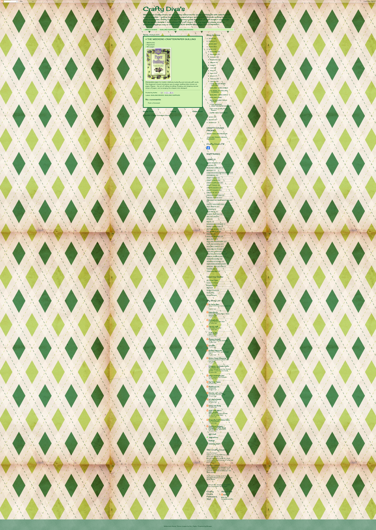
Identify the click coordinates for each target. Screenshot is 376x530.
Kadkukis (212, 440)
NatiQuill (210, 287)
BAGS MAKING (212, 163)
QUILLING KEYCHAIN (214, 249)
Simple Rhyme (212, 295)
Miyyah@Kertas (212, 285)
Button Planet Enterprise (217, 358)
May (212, 70)
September (214, 59)
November (214, 54)
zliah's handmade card (216, 375)
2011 (211, 49)
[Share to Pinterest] (173, 93)
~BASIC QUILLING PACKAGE (217, 133)
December (214, 51)
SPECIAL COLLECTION (215, 266)
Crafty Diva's (164, 8)
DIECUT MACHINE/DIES (215, 204)
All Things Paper (212, 280)
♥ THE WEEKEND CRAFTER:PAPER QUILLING (220, 105)
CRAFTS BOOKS (213, 188)
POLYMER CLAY (212, 231)
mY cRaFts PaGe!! (215, 399)
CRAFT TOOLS (212, 185)
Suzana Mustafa (214, 339)
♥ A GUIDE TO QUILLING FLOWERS (219, 91)
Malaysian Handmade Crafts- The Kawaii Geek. (219, 366)
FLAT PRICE (211, 211)
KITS (208, 219)
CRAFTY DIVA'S (151, 29)
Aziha (225, 494)
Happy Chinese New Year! (217, 321)
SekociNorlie (213, 312)
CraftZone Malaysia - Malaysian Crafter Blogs (217, 427)
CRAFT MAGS (212, 178)
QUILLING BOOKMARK (215, 241)
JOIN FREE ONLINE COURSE (218, 340)
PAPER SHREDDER (214, 226)
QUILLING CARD (216, 97)
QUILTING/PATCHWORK (215, 254)
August (213, 62)
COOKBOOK (211, 175)
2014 (211, 41)
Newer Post (148, 111)
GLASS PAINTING (213, 214)
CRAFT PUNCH (212, 180)
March (212, 76)
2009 (211, 120)
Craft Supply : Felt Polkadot (218, 377)
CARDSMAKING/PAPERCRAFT (218, 173)
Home (173, 111)
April (212, 73)
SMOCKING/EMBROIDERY (216, 264)
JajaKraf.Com (213, 437)
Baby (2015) (213, 334)
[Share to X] (169, 93)
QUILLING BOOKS (186, 29)
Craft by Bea (213, 333)
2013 (211, 44)
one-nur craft (213, 326)
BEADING (210, 165)
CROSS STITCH (212, 197)
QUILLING (210, 239)
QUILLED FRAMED (213, 236)
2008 (211, 122)
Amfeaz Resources (215, 350)
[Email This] (165, 93)
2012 (211, 46)
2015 (211, 38)
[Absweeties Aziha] (208, 149)
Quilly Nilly (210, 292)
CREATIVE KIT (212, 192)
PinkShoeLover (214, 386)
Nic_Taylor (193, 526)
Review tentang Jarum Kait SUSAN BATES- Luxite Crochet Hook (220, 369)
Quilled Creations (213, 290)
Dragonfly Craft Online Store (219, 420)
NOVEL (209, 221)
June (212, 68)
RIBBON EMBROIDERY (215, 256)
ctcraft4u (212, 345)
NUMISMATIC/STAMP (215, 224)
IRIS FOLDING (212, 216)
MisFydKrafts (213, 320)
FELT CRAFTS (212, 206)
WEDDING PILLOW (215, 328)
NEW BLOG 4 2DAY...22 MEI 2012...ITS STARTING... (218, 414)
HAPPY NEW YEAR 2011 (219, 113)
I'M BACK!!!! (212, 388)
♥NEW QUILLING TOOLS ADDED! (218, 100)
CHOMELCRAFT (215, 444)
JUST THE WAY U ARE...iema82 (215, 411)
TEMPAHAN (211, 269)
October (213, 57)
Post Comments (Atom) (161, 115)
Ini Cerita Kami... (214, 304)
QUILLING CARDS (213, 246)
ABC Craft (212, 434)
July (212, 65)
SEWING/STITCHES (214, 261)
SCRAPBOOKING (213, 259)
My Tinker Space (215, 382)
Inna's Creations (212, 282)
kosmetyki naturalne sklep (217, 394)
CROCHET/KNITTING (214, 195)
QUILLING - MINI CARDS (219, 88)
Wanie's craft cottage (216, 393)
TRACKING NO (212, 271)
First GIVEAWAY (214, 421)
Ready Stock (213, 401)
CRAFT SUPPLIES (213, 183)
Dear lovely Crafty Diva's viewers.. (218, 109)
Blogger (209, 526)
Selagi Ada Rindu (215, 406)
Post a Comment (154, 103)
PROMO (210, 234)
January (213, 81)
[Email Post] (161, 92)
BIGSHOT (210, 170)
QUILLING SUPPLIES (168, 29)
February (213, 78)
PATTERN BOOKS (213, 229)
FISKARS (210, 209)
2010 (211, 117)
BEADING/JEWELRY (214, 168)
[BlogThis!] (167, 93)
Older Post (197, 111)
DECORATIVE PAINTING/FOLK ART (219, 200)
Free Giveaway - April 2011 (217, 429)
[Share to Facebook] (171, 93)
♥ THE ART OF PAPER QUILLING (217, 84)
